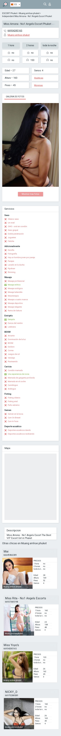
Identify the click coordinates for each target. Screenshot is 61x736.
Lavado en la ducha (16, 265)
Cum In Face (13, 421)
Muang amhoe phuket (29, 13)
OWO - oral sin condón (17, 226)
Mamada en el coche (17, 381)
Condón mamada (15, 370)
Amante (11, 336)
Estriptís (11, 319)
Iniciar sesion (50, 3)
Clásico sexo (13, 219)
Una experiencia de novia (18, 374)
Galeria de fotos (15, 96)
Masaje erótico (14, 285)
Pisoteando (13, 361)
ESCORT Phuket (9, 13)
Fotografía (12, 254)
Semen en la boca (15, 414)
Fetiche (11, 241)
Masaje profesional (16, 281)
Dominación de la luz (17, 339)
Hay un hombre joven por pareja (21, 257)
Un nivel (11, 223)
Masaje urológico (15, 288)
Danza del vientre (15, 323)
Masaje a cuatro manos (18, 299)
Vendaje (11, 358)
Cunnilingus (13, 385)
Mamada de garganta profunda (21, 378)
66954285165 (15, 30)
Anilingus (12, 389)
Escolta (11, 250)
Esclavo (11, 347)
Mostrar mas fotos (30, 194)
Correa (10, 350)
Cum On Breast (14, 418)
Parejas (11, 261)
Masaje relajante (15, 307)
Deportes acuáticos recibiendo (21, 434)
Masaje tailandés (15, 292)
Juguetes (12, 237)
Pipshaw (11, 268)
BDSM (10, 343)
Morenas (38, 85)
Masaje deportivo (15, 303)
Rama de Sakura (15, 310)
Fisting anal (13, 401)
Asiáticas (38, 78)
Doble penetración (16, 234)
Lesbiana (12, 327)
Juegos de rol (14, 354)
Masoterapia (13, 296)
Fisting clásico (14, 398)
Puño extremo (14, 405)
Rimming (11, 272)
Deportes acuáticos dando (19, 430)
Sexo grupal (13, 230)
